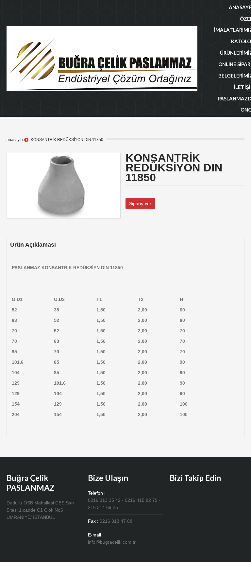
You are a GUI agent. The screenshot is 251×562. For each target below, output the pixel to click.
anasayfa (15, 139)
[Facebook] (132, 226)
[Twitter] (127, 226)
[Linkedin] (143, 226)
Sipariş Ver (140, 203)
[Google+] (138, 226)
